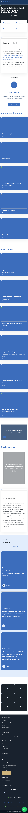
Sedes (18, 29)
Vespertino (5, 748)
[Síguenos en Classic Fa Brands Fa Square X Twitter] (8, 802)
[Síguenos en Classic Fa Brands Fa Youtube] (16, 802)
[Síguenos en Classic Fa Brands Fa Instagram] (24, 802)
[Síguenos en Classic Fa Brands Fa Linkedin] (12, 802)
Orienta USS (5, 783)
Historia (4, 720)
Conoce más (7, 437)
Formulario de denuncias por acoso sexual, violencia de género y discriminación (13, 735)
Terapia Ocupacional (8, 59)
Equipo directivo (6, 23)
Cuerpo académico (19, 23)
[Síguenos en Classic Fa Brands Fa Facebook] (4, 802)
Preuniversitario (6, 780)
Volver (14, 15)
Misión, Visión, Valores (8, 722)
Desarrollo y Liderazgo (8, 751)
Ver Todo (14, 546)
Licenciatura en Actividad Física (15, 57)
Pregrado (4, 743)
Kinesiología (14, 55)
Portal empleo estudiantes (9, 765)
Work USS (4, 767)
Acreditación (5, 727)
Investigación (5, 730)
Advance (4, 746)
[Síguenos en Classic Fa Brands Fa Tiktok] (19, 802)
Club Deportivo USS (7, 770)
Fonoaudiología (6, 55)
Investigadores (8, 29)
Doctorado (5, 755)
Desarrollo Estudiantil (7, 785)
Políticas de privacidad (16, 811)
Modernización (6, 732)
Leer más (6, 585)
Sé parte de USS (6, 762)
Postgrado (5, 753)
